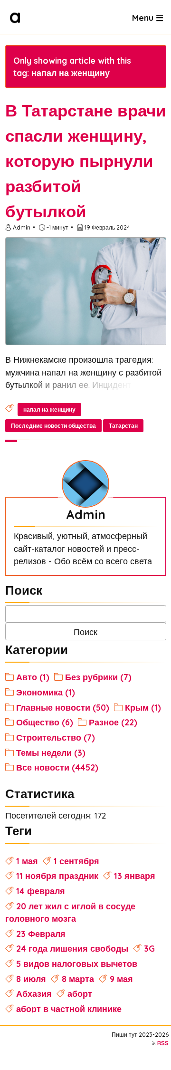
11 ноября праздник (57, 875)
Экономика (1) (45, 692)
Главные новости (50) (62, 707)
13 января (134, 875)
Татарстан (123, 425)
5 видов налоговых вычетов (76, 963)
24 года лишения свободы (72, 948)
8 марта (78, 979)
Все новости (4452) (57, 767)
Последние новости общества (53, 425)
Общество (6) (44, 722)
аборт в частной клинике (69, 1008)
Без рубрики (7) (98, 677)
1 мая (27, 861)
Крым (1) (143, 707)
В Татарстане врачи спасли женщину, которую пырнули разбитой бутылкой (85, 160)
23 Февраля (41, 933)
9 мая (121, 979)
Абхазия (34, 993)
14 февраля (40, 891)
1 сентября (76, 861)
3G (149, 948)
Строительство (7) (55, 737)
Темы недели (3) (51, 752)
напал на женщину (49, 409)
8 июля (31, 979)
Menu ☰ (147, 17)
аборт (79, 993)
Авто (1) (32, 677)
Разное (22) (113, 722)
